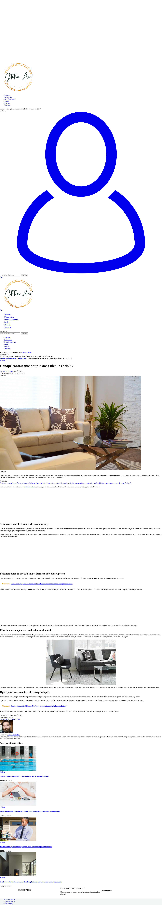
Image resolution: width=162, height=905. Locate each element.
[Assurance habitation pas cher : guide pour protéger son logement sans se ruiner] (18, 805)
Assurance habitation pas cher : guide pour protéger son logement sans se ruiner (30, 811)
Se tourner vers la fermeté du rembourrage (14, 483)
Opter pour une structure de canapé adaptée (116, 483)
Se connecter (26, 352)
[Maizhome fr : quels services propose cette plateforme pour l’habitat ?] (18, 840)
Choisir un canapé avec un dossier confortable (85, 483)
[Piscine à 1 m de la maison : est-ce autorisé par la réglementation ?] (18, 770)
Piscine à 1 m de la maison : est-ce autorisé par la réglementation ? (24, 776)
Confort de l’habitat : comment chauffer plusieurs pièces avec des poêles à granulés (31, 882)
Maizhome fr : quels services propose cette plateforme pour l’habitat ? (26, 847)
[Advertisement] (66, 15)
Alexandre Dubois (6, 371)
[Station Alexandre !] (17, 91)
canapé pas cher (29, 487)
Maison (2, 360)
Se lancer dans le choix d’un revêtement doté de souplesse (49, 483)
